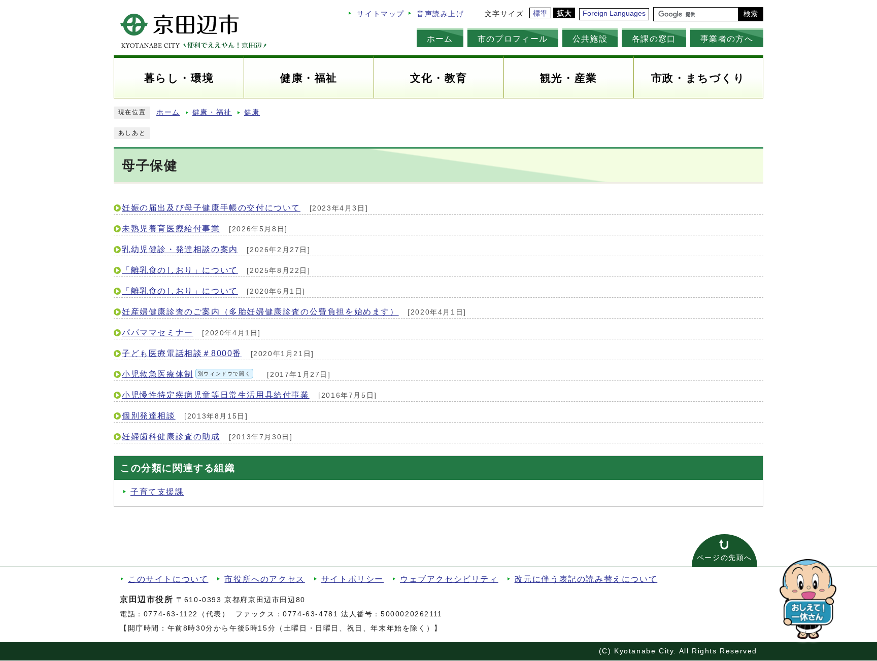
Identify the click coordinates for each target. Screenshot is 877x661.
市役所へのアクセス (264, 579)
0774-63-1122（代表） (187, 614)
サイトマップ (380, 14)
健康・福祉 (212, 112)
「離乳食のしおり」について (180, 270)
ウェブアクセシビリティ (449, 579)
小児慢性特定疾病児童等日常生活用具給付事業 (216, 395)
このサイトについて (168, 579)
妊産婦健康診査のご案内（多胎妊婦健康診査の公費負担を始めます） (260, 311)
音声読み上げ (440, 14)
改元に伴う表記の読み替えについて (586, 579)
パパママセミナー (157, 332)
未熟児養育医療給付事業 (171, 228)
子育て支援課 (157, 492)
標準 (541, 13)
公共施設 (590, 38)
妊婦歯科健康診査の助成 (171, 436)
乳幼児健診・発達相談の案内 (180, 249)
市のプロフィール (513, 38)
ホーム (440, 38)
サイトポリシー (352, 579)
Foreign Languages (614, 13)
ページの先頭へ (724, 558)
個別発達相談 (149, 415)
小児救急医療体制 (186, 374)
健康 (252, 112)
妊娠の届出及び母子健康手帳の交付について (211, 207)
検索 (751, 14)
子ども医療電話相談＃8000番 (182, 353)
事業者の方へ (726, 38)
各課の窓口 (654, 38)
